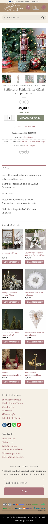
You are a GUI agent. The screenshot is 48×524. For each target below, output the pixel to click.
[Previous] (6, 50)
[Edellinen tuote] (26, 102)
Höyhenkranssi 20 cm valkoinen (34, 294)
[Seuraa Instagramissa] (4, 425)
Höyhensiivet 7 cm (9, 253)
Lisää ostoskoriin (30, 117)
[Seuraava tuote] (21, 102)
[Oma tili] (28, 7)
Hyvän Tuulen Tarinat (12, 403)
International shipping (13, 457)
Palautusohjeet (9, 446)
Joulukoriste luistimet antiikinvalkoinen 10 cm (35, 254)
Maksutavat (7, 442)
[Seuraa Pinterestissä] (19, 425)
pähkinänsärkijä (38, 141)
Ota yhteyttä (8, 407)
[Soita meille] (14, 425)
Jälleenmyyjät (8, 414)
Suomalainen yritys (11, 399)
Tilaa (24, 491)
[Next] (41, 50)
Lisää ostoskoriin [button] (11, 262)
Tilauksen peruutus (11, 453)
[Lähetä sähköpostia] (9, 425)
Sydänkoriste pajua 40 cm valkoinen (34, 334)
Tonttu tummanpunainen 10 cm (12, 374)
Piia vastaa (7, 410)
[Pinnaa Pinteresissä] (26, 152)
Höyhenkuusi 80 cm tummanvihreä (10, 334)
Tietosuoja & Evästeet (12, 449)
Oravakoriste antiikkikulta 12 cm (33, 374)
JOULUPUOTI (20, 85)
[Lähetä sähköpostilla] (21, 152)
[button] (36, 7)
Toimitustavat (8, 438)
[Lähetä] (42, 17)
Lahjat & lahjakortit (11, 418)
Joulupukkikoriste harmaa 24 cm (9, 294)
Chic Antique (26, 141)
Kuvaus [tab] (5, 168)
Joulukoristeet (37, 85)
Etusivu (7, 85)
